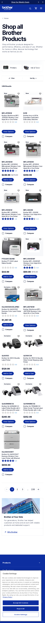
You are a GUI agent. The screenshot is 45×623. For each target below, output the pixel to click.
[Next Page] (38, 489)
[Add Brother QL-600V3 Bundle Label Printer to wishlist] (18, 336)
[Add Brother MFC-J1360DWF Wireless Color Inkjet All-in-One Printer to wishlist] (40, 239)
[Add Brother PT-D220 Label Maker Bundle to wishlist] (18, 239)
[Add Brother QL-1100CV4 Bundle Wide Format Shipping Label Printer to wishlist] (40, 336)
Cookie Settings (20, 614)
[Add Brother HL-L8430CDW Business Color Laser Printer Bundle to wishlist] (18, 287)
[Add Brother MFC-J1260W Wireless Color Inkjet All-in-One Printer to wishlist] (40, 190)
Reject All (21, 609)
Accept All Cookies (20, 603)
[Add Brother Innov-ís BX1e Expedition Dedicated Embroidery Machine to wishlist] (40, 94)
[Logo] (7, 8)
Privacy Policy (7, 597)
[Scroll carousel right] (38, 2)
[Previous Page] (7, 489)
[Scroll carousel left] (2, 2)
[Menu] (41, 8)
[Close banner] (43, 2)
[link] (20, 2)
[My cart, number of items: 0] (35, 8)
